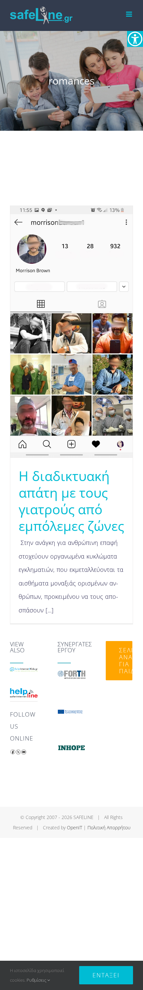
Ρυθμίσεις (37, 980)
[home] (24, 673)
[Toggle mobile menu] (129, 14)
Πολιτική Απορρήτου (108, 827)
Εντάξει (106, 975)
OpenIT (74, 827)
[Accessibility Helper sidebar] (135, 39)
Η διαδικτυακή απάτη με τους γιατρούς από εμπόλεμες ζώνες (71, 501)
